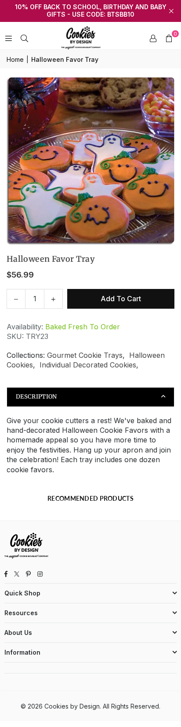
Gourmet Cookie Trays (85, 355)
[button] (169, 38)
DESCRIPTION (36, 396)
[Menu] (8, 38)
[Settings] (153, 38)
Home (15, 59)
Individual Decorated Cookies (88, 364)
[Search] (24, 38)
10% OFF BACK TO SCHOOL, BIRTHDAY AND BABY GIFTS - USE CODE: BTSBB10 (91, 11)
